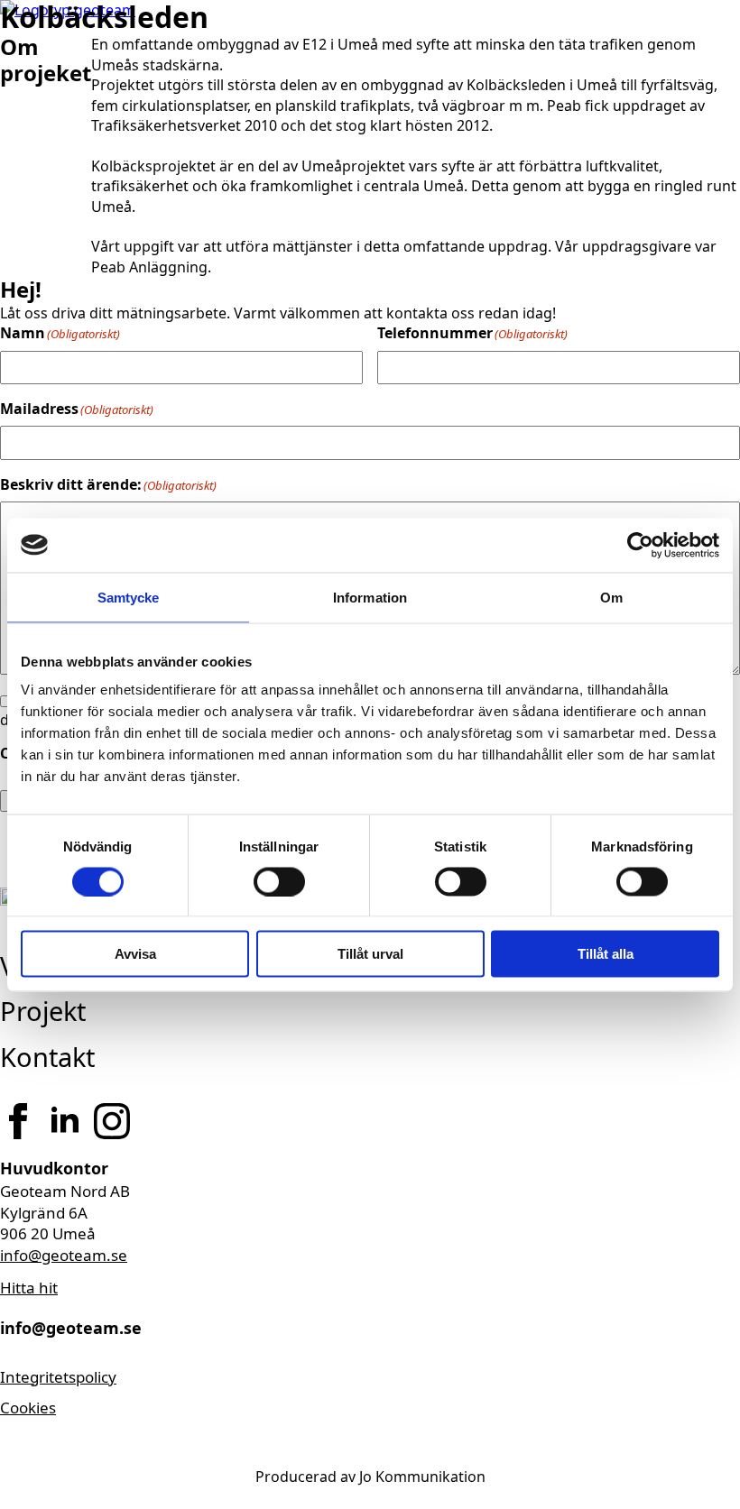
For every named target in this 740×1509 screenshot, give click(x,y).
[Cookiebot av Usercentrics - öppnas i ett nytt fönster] (640, 544)
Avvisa (135, 954)
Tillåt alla (606, 954)
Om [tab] (611, 596)
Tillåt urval (370, 954)
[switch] (279, 881)
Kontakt (47, 1056)
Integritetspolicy (58, 1376)
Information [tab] (370, 596)
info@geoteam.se (63, 1255)
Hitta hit (29, 1287)
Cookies (28, 1407)
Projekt (43, 1010)
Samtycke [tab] (128, 596)
